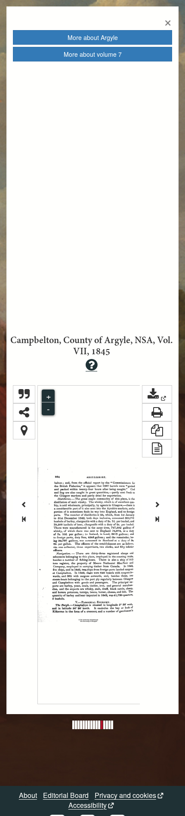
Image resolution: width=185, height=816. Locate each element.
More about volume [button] (93, 54)
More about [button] (93, 37)
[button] (157, 394)
